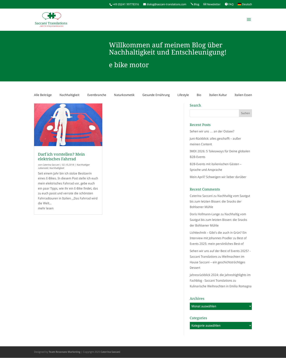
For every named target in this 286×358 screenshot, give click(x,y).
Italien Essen (243, 95)
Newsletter (214, 4)
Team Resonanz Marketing (64, 351)
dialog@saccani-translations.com (166, 4)
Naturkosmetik (124, 95)
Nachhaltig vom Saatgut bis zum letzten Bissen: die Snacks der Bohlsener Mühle (220, 201)
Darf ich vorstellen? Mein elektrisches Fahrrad (61, 156)
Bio (199, 95)
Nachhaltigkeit (69, 95)
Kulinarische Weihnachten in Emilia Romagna (221, 286)
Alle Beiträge (43, 95)
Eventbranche (96, 95)
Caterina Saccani (50, 164)
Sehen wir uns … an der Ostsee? (212, 131)
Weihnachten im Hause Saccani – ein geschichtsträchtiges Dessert (217, 262)
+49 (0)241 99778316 (125, 4)
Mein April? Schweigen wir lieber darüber (218, 177)
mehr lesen (46, 208)
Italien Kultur (218, 95)
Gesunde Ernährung (156, 95)
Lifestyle (183, 95)
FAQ (230, 4)
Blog (196, 4)
